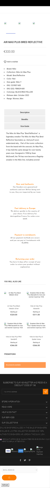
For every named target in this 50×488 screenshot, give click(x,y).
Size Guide (25, 126)
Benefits (24, 119)
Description (24, 112)
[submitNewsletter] (45, 391)
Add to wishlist (11, 62)
